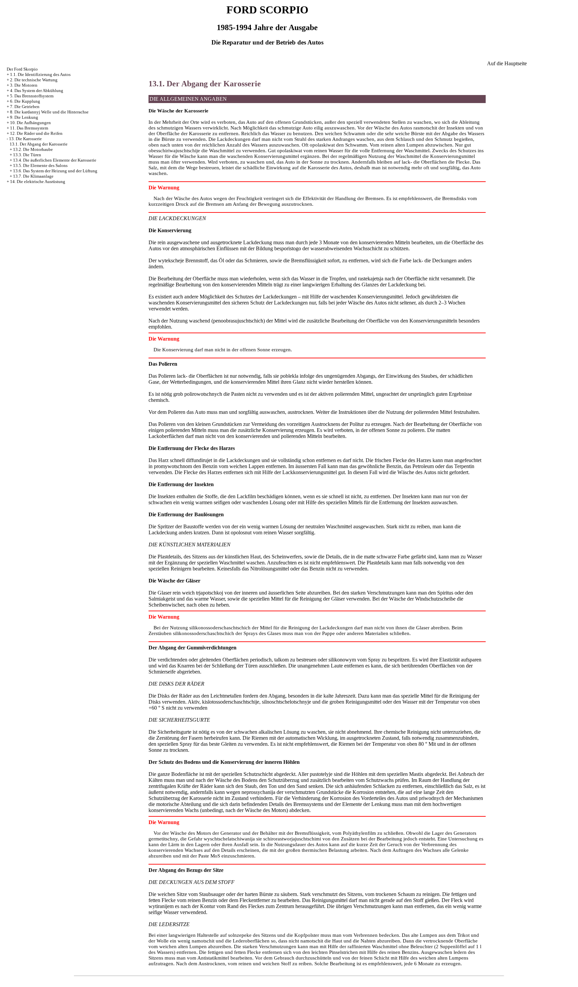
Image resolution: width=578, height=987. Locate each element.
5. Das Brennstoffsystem (32, 95)
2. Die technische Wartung (34, 79)
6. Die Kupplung (25, 101)
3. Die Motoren (23, 85)
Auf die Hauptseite (507, 63)
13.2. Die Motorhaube (33, 149)
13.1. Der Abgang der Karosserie (39, 144)
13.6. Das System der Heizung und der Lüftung (55, 170)
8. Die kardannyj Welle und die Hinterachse (49, 111)
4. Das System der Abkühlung (36, 90)
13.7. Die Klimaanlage (33, 176)
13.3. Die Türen (27, 154)
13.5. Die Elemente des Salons (40, 165)
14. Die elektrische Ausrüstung (37, 181)
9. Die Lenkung (24, 117)
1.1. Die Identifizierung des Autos (40, 74)
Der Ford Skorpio (22, 69)
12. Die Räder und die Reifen (36, 133)
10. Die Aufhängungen (30, 122)
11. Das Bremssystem (29, 127)
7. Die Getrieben (24, 106)
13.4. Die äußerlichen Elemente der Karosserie (54, 160)
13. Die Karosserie (25, 138)
